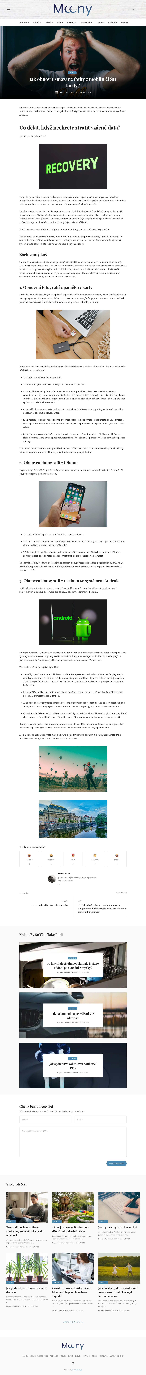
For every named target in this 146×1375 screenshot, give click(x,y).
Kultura (99, 22)
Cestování (85, 22)
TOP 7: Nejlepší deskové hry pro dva (49, 905)
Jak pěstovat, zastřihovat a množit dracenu (26, 1290)
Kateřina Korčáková (71, 972)
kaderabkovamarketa (20, 1247)
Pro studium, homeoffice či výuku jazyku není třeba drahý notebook (25, 1231)
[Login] (133, 9)
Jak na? (23, 22)
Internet (70, 22)
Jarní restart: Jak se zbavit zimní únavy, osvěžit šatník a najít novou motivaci (117, 1292)
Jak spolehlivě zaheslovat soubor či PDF (73, 1066)
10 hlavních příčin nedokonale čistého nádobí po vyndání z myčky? (73, 965)
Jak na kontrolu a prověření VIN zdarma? (73, 1016)
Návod (10, 1282)
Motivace (86, 1356)
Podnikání (54, 1356)
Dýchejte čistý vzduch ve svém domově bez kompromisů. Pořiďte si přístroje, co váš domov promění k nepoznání (102, 908)
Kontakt (125, 22)
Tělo (59, 22)
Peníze (94, 1356)
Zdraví (36, 22)
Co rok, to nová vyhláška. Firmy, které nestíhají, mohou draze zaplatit (71, 1292)
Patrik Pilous (77, 1370)
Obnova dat (23, 893)
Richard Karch (64, 93)
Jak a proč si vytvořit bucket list (117, 1227)
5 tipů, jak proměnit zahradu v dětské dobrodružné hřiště (70, 1229)
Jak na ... (72, 73)
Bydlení (111, 22)
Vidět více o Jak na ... (71, 1322)
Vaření (48, 22)
